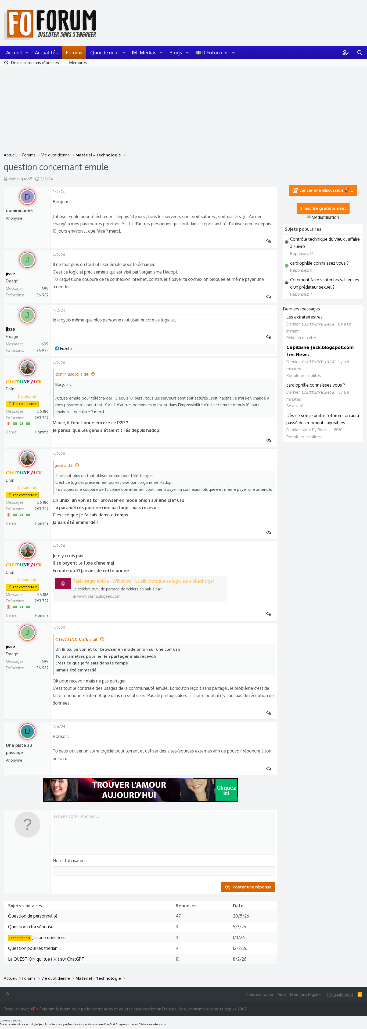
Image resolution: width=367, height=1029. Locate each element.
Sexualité (295, 405)
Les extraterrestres (304, 317)
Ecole (106, 1024)
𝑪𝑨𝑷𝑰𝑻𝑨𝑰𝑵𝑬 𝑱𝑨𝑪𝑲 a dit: (76, 639)
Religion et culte (301, 337)
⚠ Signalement (339, 994)
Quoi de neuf (104, 52)
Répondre (270, 241)
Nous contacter (260, 994)
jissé (10, 273)
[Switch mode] (9, 994)
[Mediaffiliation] (323, 217)
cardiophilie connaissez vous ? (319, 263)
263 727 (42, 417)
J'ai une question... (38, 937)
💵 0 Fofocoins (212, 52)
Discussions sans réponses (35, 62)
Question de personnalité (32, 916)
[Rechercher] (360, 52)
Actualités (46, 52)
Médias (148, 52)
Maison (91, 1024)
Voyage (64, 1024)
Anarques (82, 1024)
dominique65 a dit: (72, 374)
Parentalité (5, 1024)
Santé (112, 1024)
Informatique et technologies (24, 1024)
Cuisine (142, 1024)
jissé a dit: (64, 465)
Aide (282, 994)
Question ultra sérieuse (30, 926)
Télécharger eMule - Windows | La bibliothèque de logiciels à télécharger (143, 581)
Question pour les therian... (34, 948)
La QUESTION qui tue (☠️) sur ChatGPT (46, 959)
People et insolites (303, 375)
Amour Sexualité (52, 1024)
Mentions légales (306, 994)
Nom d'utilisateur (69, 860)
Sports (41, 1024)
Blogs (175, 52)
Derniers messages (301, 309)
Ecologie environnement (127, 1024)
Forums (74, 52)
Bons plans (73, 1024)
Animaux (99, 1024)
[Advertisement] (183, 106)
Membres (78, 62)
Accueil (14, 52)
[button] (27, 52)
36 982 (43, 295)
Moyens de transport (156, 1024)
